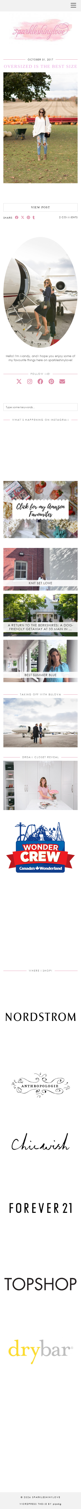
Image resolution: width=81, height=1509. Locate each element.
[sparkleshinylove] (40, 23)
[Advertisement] (41, 926)
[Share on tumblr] (34, 217)
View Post (40, 207)
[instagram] (29, 381)
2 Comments (68, 217)
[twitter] (19, 381)
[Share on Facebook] (17, 217)
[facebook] (40, 381)
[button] (75, 6)
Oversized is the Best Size (40, 66)
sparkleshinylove (46, 1497)
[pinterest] (51, 381)
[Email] (62, 381)
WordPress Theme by (40, 1504)
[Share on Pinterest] (29, 217)
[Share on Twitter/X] (23, 217)
